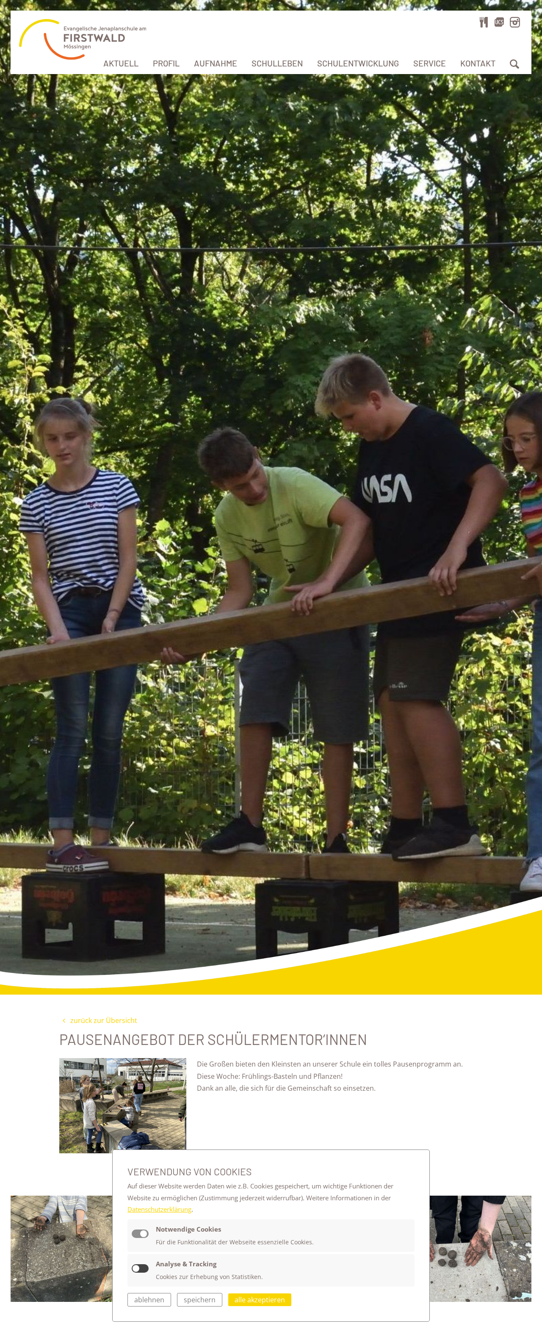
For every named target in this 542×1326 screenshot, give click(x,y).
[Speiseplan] (484, 22)
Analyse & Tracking (186, 1264)
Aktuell (120, 63)
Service (429, 63)
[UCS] (499, 22)
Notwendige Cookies (188, 1229)
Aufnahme (215, 63)
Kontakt (477, 63)
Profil (166, 63)
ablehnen (149, 1299)
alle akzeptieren (260, 1299)
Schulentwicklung (358, 63)
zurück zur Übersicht (103, 1020)
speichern (200, 1299)
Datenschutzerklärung (159, 1209)
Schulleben (277, 63)
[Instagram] (515, 22)
